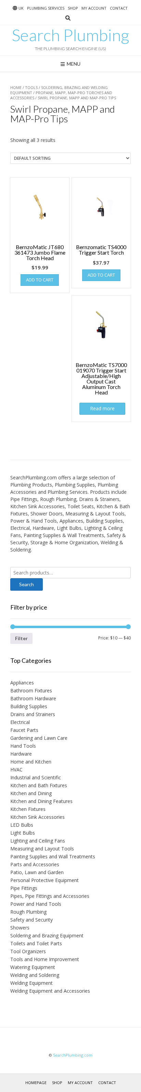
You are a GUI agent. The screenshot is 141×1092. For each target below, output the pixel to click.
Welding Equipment (31, 983)
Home (16, 87)
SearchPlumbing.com (72, 1055)
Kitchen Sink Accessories (37, 817)
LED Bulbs (21, 825)
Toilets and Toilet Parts (36, 943)
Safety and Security (31, 919)
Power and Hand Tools (35, 904)
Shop (73, 8)
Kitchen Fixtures (28, 809)
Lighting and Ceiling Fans (37, 840)
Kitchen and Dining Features (41, 801)
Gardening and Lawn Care (38, 738)
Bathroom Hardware (33, 698)
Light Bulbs (22, 832)
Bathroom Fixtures (31, 690)
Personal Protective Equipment (44, 880)
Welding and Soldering (34, 975)
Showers (19, 927)
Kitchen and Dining (31, 793)
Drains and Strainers (32, 714)
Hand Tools (23, 746)
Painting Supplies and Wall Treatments (52, 856)
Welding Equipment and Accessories (50, 991)
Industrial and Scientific (35, 777)
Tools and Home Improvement (44, 959)
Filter (21, 638)
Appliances (22, 682)
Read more (102, 408)
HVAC (16, 769)
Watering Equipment (32, 967)
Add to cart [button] (39, 280)
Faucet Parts (24, 730)
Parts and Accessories (34, 864)
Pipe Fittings (23, 888)
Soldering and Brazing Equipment (47, 935)
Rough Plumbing (28, 912)
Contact (119, 8)
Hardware (21, 753)
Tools (31, 87)
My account (93, 8)
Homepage (36, 1082)
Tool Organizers (28, 951)
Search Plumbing (70, 35)
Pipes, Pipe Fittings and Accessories (49, 896)
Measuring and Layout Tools (42, 848)
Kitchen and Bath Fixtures (38, 785)
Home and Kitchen (30, 761)
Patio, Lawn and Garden (37, 872)
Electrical (20, 722)
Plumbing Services (45, 8)
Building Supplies (28, 706)
